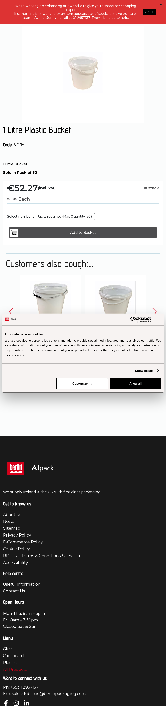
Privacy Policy (17, 535)
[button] (11, 312)
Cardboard (13, 655)
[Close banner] (160, 319)
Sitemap (11, 528)
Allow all (135, 383)
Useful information (21, 584)
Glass (8, 648)
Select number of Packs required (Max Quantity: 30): (50, 216)
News (8, 521)
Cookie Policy (16, 548)
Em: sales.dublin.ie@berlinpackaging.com (44, 693)
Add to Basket (83, 232)
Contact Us (14, 591)
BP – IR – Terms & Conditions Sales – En (42, 555)
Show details (144, 370)
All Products (15, 669)
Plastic (10, 662)
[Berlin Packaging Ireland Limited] (30, 468)
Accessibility (15, 562)
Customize (80, 383)
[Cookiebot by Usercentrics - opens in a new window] (133, 319)
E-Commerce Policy (23, 542)
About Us (12, 514)
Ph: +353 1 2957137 (20, 687)
